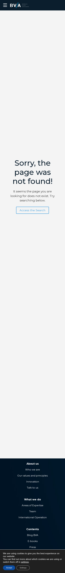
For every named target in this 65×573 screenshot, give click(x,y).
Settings (23, 568)
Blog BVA (32, 535)
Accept (9, 568)
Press (32, 547)
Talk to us (32, 487)
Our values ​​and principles (32, 475)
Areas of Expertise (32, 505)
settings (25, 562)
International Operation (32, 517)
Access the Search (32, 210)
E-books (33, 541)
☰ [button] (5, 5)
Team (32, 511)
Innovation (32, 481)
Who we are (32, 469)
